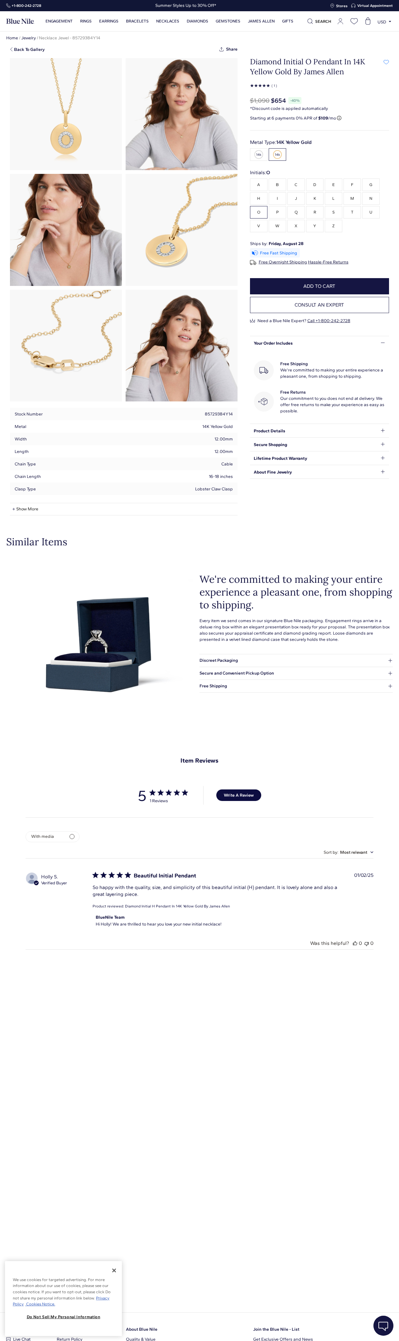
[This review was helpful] (355, 943)
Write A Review (239, 795)
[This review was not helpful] (366, 943)
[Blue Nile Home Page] (20, 21)
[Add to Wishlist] (386, 62)
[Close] (114, 1270)
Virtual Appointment (375, 5)
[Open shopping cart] (367, 21)
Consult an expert (319, 305)
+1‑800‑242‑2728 (26, 5)
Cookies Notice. (40, 1304)
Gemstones (228, 21)
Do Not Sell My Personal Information (63, 1316)
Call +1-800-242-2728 (328, 320)
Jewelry (28, 38)
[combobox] (348, 852)
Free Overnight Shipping (283, 262)
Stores (342, 6)
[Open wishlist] (354, 21)
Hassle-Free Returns (328, 262)
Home (12, 38)
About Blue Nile (141, 1329)
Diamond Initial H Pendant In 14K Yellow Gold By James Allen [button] (177, 906)
